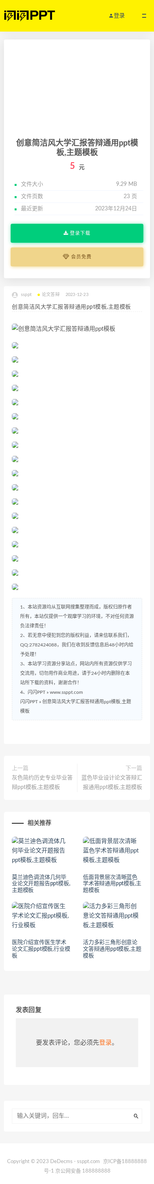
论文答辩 (51, 294)
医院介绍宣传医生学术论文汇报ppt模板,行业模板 (41, 949)
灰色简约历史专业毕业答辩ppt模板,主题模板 (42, 782)
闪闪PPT (29, 701)
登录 (105, 1043)
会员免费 (80, 257)
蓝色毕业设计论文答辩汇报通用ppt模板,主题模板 (111, 782)
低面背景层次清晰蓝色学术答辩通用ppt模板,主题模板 (112, 884)
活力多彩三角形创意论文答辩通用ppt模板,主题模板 (112, 949)
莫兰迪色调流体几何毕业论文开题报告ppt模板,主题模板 (41, 884)
